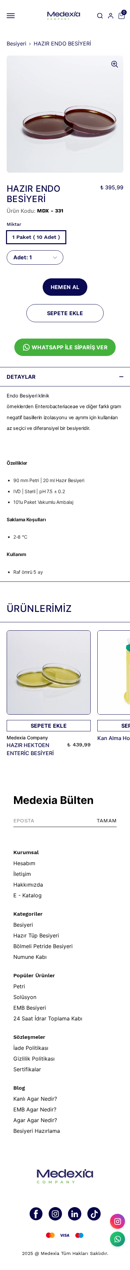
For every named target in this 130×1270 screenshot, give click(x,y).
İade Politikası (30, 1048)
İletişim (22, 874)
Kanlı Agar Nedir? (35, 1098)
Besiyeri (16, 43)
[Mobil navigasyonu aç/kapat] (12, 15)
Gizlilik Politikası (34, 1058)
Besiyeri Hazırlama (36, 1130)
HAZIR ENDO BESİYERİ (62, 43)
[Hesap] (110, 15)
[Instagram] (55, 1213)
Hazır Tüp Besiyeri (36, 935)
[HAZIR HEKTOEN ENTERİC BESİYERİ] (49, 672)
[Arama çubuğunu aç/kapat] (100, 15)
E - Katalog (27, 895)
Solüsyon (24, 997)
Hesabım (24, 863)
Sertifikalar (27, 1069)
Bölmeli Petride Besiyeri (43, 946)
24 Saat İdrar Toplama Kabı (47, 1018)
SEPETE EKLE (65, 313)
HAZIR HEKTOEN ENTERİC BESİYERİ (30, 749)
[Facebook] (36, 1213)
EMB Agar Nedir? (34, 1109)
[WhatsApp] (117, 1239)
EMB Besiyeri (29, 1007)
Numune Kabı (30, 957)
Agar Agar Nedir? (35, 1120)
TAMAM (107, 820)
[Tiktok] (94, 1213)
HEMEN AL (65, 287)
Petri (19, 986)
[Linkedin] (74, 1213)
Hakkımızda (28, 884)
